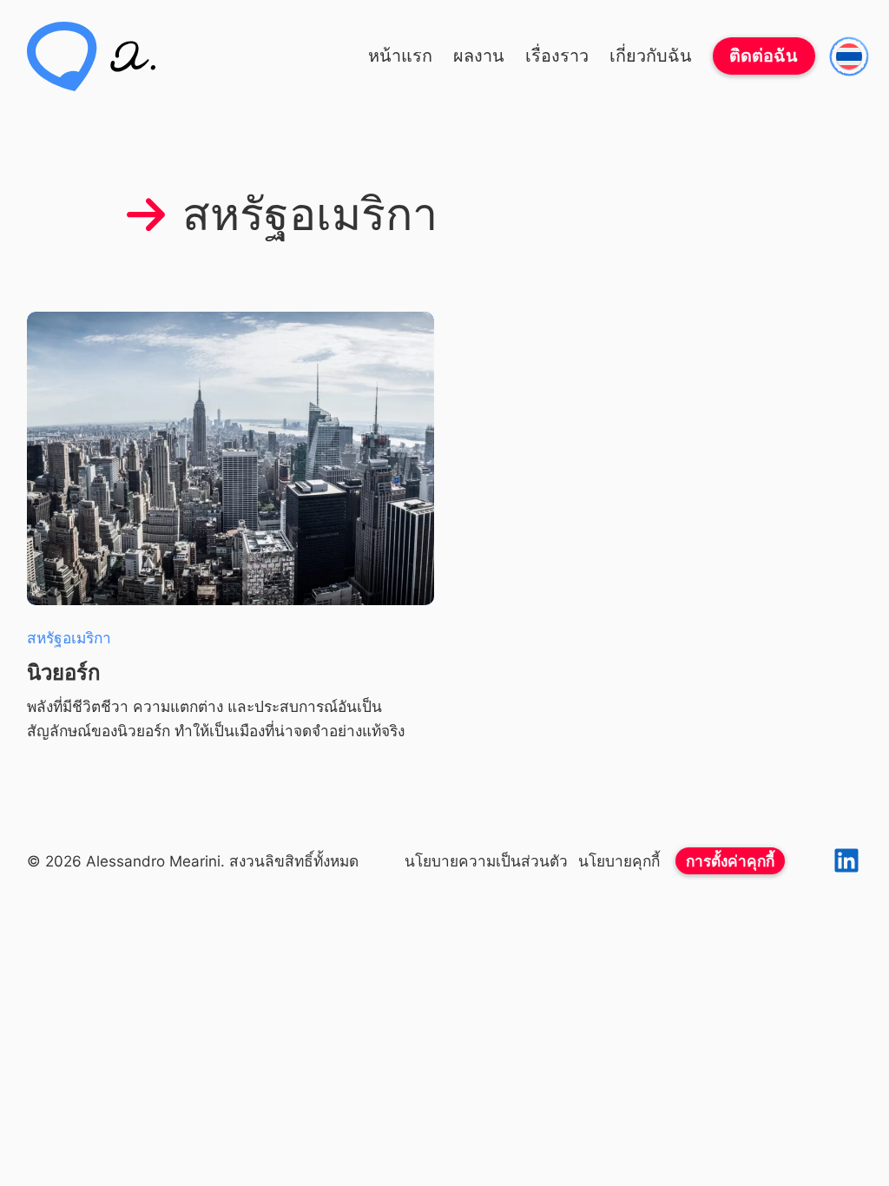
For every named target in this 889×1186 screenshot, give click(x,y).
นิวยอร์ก (64, 672)
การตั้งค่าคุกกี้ (730, 861)
